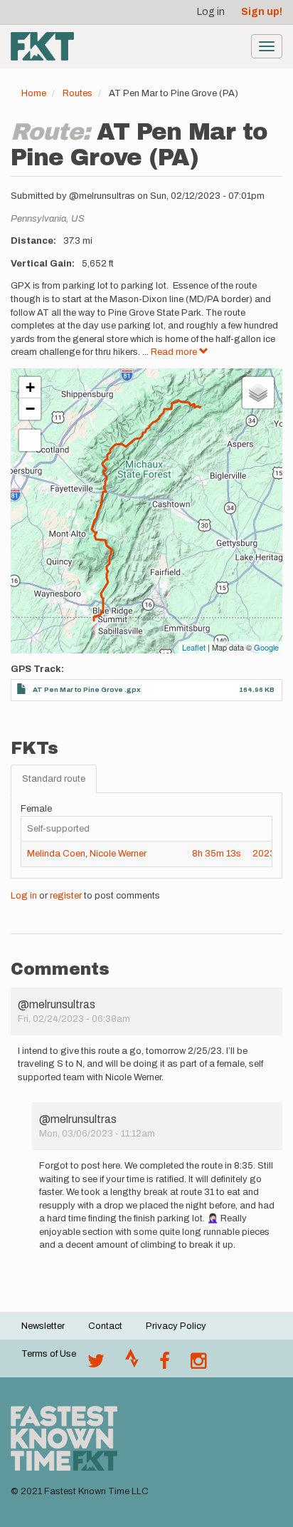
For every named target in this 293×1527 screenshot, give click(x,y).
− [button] (30, 409)
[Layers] (258, 392)
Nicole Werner (118, 854)
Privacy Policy (176, 1326)
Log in (211, 11)
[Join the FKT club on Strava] (132, 1365)
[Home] (42, 46)
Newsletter (43, 1326)
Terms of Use (48, 1354)
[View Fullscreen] (30, 440)
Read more (175, 352)
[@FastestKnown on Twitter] (96, 1365)
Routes (77, 93)
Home (33, 93)
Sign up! (261, 11)
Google (266, 647)
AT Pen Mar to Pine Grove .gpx (87, 689)
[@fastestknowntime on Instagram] (198, 1365)
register (66, 896)
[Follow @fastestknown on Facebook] (164, 1365)
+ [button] (30, 387)
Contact (105, 1326)
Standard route (53, 779)
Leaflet (194, 647)
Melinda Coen (56, 854)
